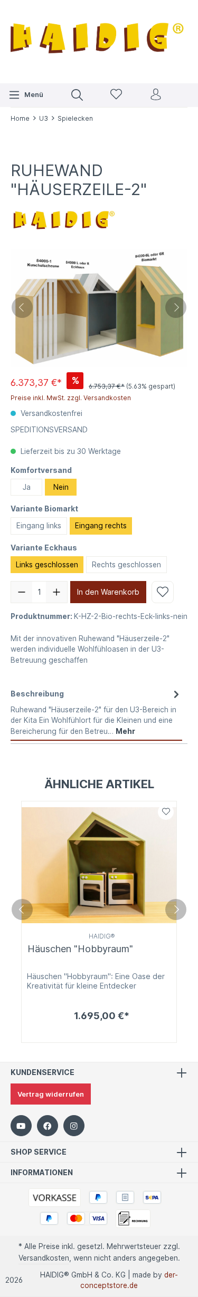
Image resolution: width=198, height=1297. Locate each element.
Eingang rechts (101, 525)
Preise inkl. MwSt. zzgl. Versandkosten (71, 398)
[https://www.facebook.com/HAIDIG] (47, 1125)
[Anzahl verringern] (21, 592)
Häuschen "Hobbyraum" (80, 948)
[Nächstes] (175, 307)
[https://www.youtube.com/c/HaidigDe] (21, 1125)
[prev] (22, 909)
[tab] (96, 712)
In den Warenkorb (108, 591)
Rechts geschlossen (126, 564)
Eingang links (38, 525)
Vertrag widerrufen (50, 1094)
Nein (61, 487)
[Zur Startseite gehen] (99, 40)
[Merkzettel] (116, 95)
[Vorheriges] (22, 307)
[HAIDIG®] (63, 218)
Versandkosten (43, 1258)
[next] (175, 909)
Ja (27, 487)
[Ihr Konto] (156, 95)
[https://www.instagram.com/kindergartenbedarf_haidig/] (73, 1125)
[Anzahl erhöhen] (56, 592)
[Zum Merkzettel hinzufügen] (162, 592)
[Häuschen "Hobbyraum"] (99, 865)
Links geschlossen (47, 564)
